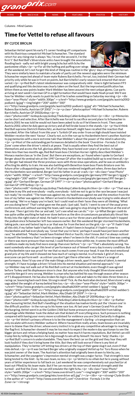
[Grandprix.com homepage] (125, 393)
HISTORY (123, 14)
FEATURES (77, 14)
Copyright (57, 393)
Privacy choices (76, 393)
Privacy (65, 393)
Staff (86, 393)
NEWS (55, 14)
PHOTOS (100, 14)
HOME (10, 14)
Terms (49, 393)
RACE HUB (33, 14)
